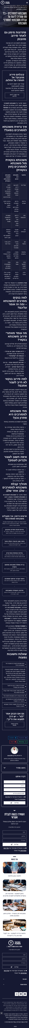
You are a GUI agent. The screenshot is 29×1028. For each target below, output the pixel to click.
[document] (14, 514)
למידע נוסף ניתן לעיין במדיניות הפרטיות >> (16, 1022)
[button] (1, 1013)
